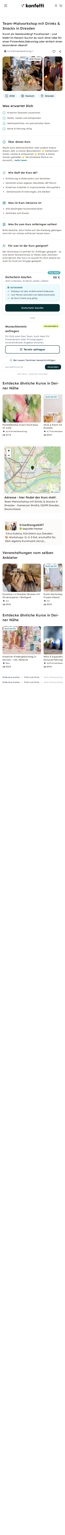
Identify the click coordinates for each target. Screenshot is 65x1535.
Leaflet (56, 492)
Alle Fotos (35, 59)
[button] (32, 468)
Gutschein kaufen (32, 307)
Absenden (53, 367)
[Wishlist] (54, 51)
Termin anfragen (34, 349)
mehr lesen (21, 160)
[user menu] (55, 5)
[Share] (59, 51)
